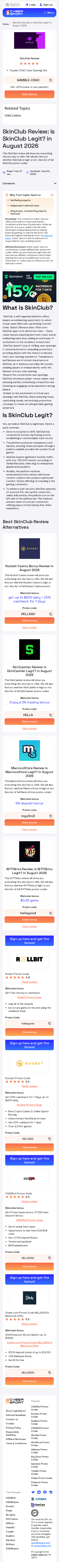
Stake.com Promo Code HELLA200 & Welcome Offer (29, 1344)
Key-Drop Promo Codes (40, 1458)
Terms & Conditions (16, 1443)
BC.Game (10, 1514)
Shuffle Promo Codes (38, 1437)
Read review (29, 982)
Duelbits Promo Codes (39, 1422)
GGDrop (10, 1523)
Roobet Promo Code (29, 1105)
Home (6, 24)
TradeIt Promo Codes (39, 1472)
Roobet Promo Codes (39, 1415)
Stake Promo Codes (41, 1478)
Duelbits (10, 1535)
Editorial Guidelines (16, 1415)
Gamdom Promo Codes (39, 1465)
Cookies (10, 1423)
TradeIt (10, 1531)
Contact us (12, 1419)
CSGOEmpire (12, 1502)
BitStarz (10, 1544)
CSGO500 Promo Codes (40, 1429)
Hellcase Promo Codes (39, 1451)
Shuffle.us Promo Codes (40, 1444)
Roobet (10, 1506)
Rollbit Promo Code (29, 997)
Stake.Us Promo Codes (39, 1484)
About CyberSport (16, 1410)
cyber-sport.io (39, 1554)
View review (29, 627)
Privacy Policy (13, 1427)
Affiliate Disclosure (16, 1439)
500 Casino (12, 1519)
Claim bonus (29, 1032)
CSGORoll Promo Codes (39, 1408)
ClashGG (10, 1527)
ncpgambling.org (42, 1545)
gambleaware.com (40, 1542)
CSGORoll (11, 1497)
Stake (9, 1510)
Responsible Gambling (12, 1433)
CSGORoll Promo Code (29, 1220)
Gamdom (10, 1540)
